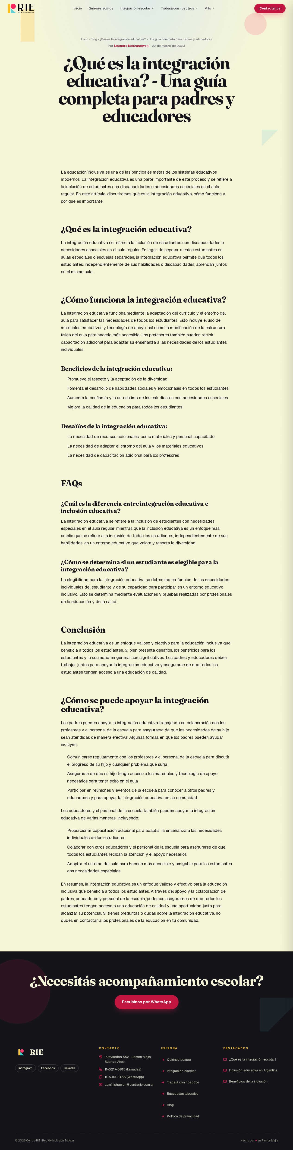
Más (208, 8)
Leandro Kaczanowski (131, 46)
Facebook (48, 1068)
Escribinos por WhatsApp (146, 1001)
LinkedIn (69, 1068)
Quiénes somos (100, 8)
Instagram (25, 1068)
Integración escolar (135, 8)
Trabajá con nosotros (177, 8)
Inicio (77, 8)
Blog (94, 39)
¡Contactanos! (269, 8)
